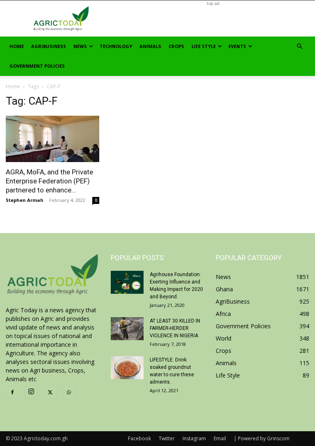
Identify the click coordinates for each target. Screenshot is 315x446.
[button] (299, 46)
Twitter (167, 438)
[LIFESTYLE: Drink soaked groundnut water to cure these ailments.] (127, 367)
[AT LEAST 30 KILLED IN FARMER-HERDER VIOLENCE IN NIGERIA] (127, 328)
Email (220, 438)
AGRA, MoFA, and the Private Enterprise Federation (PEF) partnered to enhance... (49, 181)
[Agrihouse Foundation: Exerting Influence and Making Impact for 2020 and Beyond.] (127, 282)
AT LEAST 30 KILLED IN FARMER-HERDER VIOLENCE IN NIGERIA (175, 328)
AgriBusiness (48, 46)
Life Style (204, 46)
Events (237, 46)
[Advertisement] (213, 18)
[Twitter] (50, 392)
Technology (116, 46)
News (80, 46)
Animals (150, 46)
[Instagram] (31, 391)
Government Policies (37, 66)
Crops (176, 46)
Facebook (139, 438)
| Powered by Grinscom (262, 438)
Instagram (194, 438)
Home (16, 46)
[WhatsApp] (68, 392)
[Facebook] (12, 392)
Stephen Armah (24, 200)
